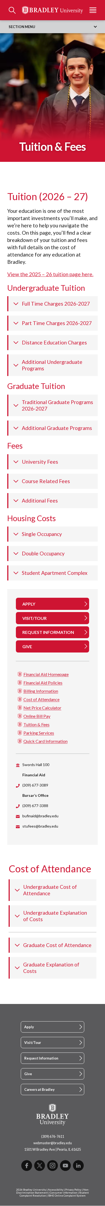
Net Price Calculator (42, 707)
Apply (29, 1027)
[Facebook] (26, 1165)
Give (28, 1074)
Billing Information (40, 690)
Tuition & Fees (36, 724)
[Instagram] (52, 1165)
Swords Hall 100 (35, 764)
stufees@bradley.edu (40, 826)
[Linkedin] (78, 1165)
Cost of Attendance (41, 699)
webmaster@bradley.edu (52, 1143)
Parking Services (38, 732)
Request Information (41, 1058)
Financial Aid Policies (42, 682)
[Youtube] (65, 1165)
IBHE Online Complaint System (67, 1195)
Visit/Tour (32, 1042)
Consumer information (63, 1192)
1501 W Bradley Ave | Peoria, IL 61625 (52, 1149)
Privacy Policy (73, 1189)
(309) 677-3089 (35, 785)
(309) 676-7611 (52, 1136)
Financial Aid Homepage (46, 674)
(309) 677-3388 (35, 805)
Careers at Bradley (39, 1089)
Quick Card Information (45, 741)
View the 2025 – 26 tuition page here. (50, 274)
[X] (39, 1165)
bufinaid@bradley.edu (40, 816)
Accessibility (55, 1189)
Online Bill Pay (36, 716)
